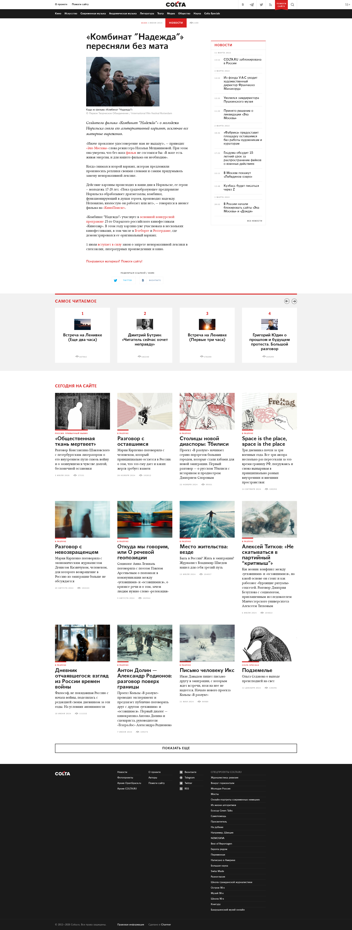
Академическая (123, 13)
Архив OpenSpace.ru (129, 783)
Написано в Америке (223, 860)
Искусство (71, 13)
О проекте (61, 4)
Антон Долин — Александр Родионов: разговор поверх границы (144, 679)
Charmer (166, 924)
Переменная (218, 854)
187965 (83, 357)
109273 (144, 732)
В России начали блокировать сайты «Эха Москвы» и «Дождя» (241, 207)
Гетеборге (142, 231)
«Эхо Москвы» (97, 148)
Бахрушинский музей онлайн (228, 910)
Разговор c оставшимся (132, 441)
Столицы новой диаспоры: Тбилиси (204, 441)
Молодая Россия (220, 788)
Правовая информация (130, 924)
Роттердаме (162, 231)
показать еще (176, 748)
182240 (145, 357)
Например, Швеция (222, 832)
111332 (83, 714)
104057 (208, 574)
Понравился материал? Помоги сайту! (114, 261)
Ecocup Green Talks (221, 810)
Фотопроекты (125, 777)
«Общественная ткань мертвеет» (75, 441)
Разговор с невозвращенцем (76, 549)
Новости (176, 23)
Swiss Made (217, 871)
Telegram (190, 777)
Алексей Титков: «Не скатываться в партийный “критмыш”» (268, 555)
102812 (147, 475)
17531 (81, 475)
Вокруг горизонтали (222, 783)
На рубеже (217, 827)
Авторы (152, 777)
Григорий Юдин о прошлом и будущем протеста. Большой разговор (269, 342)
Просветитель (219, 821)
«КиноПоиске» (114, 208)
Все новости (254, 221)
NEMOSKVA (217, 838)
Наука (197, 13)
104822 (269, 613)
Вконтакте (190, 772)
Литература (147, 13)
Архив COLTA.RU (127, 788)
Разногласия (218, 876)
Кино (58, 13)
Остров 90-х (218, 888)
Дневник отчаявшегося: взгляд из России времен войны (82, 679)
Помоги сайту (80, 4)
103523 (85, 588)
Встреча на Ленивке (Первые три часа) (207, 337)
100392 (273, 489)
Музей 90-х (217, 893)
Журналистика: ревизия (224, 777)
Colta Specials (212, 13)
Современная (93, 13)
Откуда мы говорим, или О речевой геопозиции (143, 552)
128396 (273, 688)
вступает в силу (110, 244)
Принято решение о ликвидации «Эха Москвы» (238, 114)
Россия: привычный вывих (71, 433)
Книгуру (216, 904)
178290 (208, 357)
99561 (209, 485)
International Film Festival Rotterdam (151, 113)
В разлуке (123, 433)
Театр (160, 13)
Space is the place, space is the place (264, 441)
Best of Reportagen (221, 843)
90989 (205, 702)
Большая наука (219, 865)
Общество (184, 13)
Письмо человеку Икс (207, 670)
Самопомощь (218, 816)
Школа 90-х (217, 899)
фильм (131, 153)
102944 (147, 598)
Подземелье (257, 670)
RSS (187, 788)
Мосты (215, 794)
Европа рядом (219, 849)
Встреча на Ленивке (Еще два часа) (82, 337)
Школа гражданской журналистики (231, 882)
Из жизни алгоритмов (223, 805)
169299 (270, 357)
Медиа (171, 13)
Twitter (188, 783)
